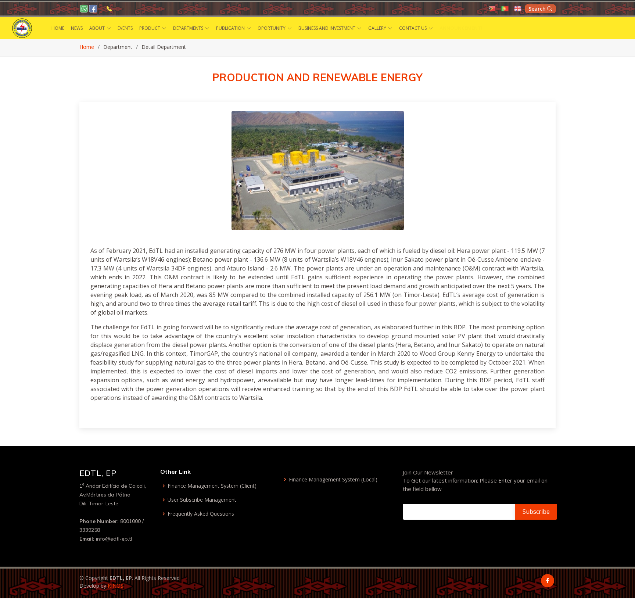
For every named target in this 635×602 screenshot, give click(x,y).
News (77, 28)
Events (125, 28)
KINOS (115, 585)
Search (537, 8)
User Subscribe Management (202, 499)
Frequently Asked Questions (201, 513)
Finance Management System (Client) (212, 485)
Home (57, 28)
